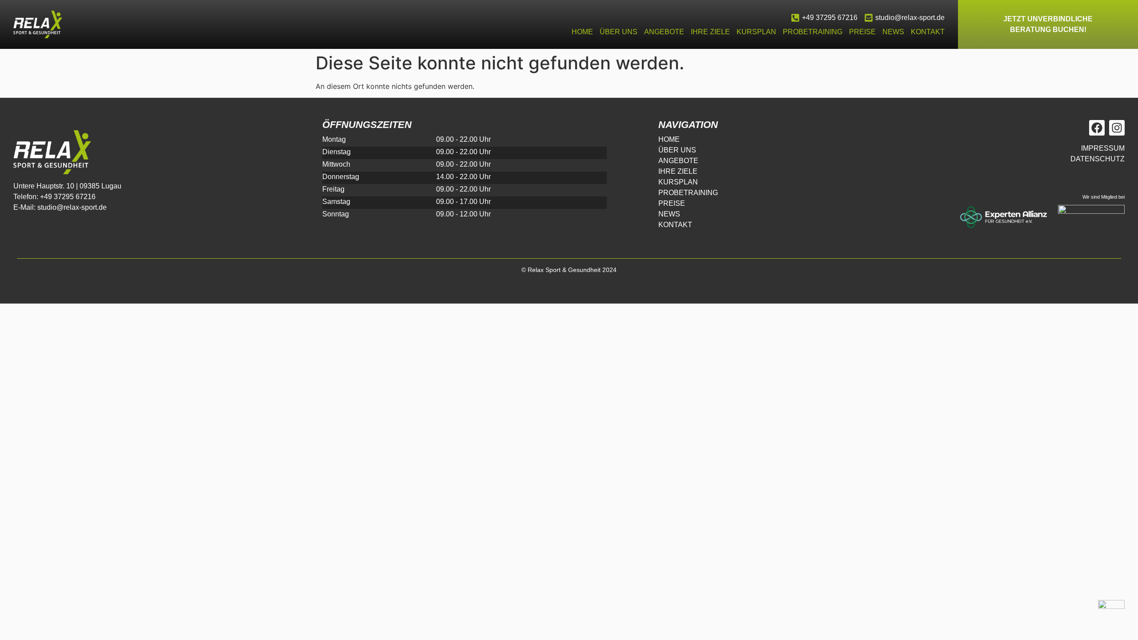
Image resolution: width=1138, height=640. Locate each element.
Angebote (664, 32)
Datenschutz (1097, 159)
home (582, 32)
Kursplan (756, 32)
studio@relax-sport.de (910, 17)
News (893, 32)
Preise (862, 32)
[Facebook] (1097, 128)
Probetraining (812, 32)
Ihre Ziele (710, 32)
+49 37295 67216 (830, 17)
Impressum (1103, 148)
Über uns (618, 32)
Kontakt (928, 32)
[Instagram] (1117, 128)
